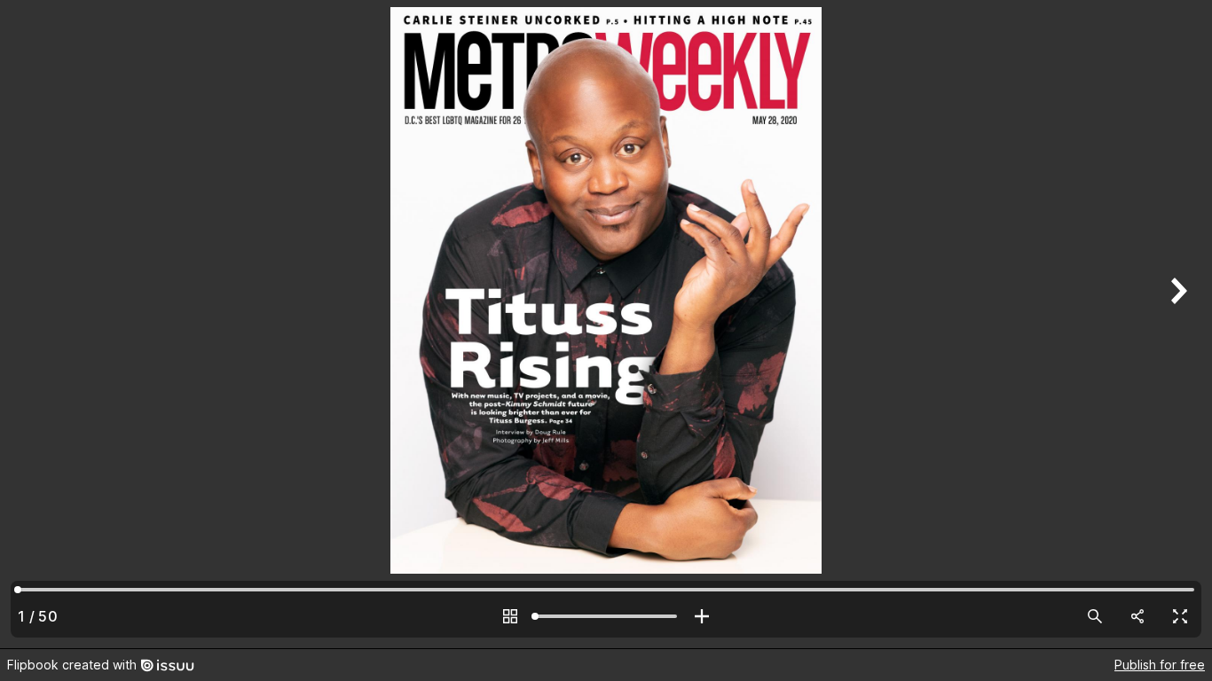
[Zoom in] (702, 616)
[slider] (606, 616)
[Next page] (1176, 324)
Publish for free (1159, 664)
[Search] (1095, 616)
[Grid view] (510, 616)
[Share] (1137, 616)
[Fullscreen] (1180, 616)
